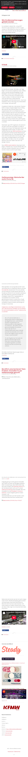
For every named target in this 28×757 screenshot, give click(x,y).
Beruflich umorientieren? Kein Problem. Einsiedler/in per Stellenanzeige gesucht (14, 371)
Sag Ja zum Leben (9, 731)
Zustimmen (5, 7)
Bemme (4, 355)
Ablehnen (11, 7)
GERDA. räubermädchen (5, 165)
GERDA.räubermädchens (10, 145)
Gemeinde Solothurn (18, 486)
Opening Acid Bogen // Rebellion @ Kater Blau (17, 165)
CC (4, 478)
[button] (5, 54)
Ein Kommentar (6, 363)
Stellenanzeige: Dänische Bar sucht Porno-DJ (13, 178)
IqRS (8, 478)
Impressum (10, 751)
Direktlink (4, 50)
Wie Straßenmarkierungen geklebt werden (12, 21)
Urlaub (4, 64)
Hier (6, 700)
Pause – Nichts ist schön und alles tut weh (13, 729)
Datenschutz (17, 751)
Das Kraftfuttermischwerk (5, 699)
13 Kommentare (6, 171)
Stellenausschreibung (7, 489)
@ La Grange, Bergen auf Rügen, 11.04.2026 (17, 699)
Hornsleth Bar (5, 290)
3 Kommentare (5, 634)
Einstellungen (7, 3)
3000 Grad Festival (17, 131)
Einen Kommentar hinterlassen (8, 58)
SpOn (8, 626)
